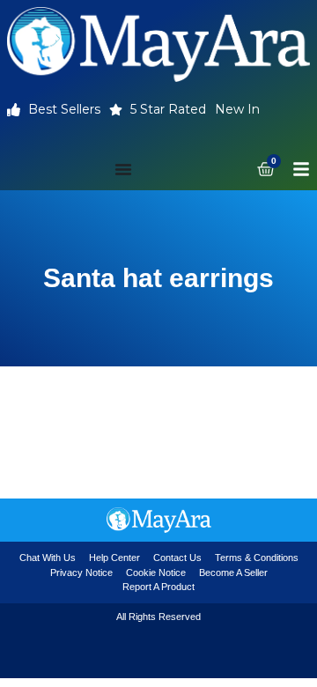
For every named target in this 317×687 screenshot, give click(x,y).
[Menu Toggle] (123, 169)
